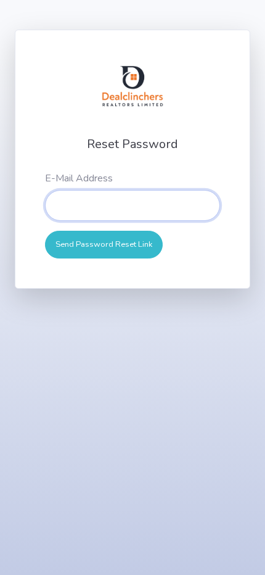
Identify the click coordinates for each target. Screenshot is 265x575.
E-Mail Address (79, 178)
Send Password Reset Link (103, 244)
